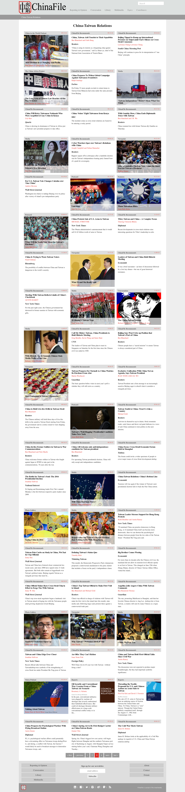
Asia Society (158, 787)
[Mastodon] (104, 786)
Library (108, 10)
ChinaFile (43, 7)
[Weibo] (98, 786)
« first (69, 755)
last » (116, 755)
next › (108, 755)
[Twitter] (86, 786)
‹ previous (79, 755)
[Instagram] (92, 786)
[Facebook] (80, 786)
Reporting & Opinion (78, 10)
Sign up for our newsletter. (92, 766)
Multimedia (119, 10)
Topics (130, 10)
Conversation (96, 10)
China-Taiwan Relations (31, 17)
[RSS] (110, 786)
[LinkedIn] (75, 786)
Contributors (141, 10)
